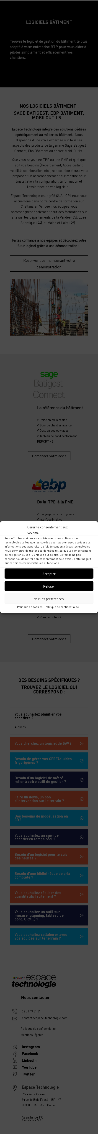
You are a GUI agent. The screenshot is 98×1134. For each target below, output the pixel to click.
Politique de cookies (30, 607)
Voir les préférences (49, 598)
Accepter (49, 573)
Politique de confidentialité (62, 607)
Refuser (49, 586)
